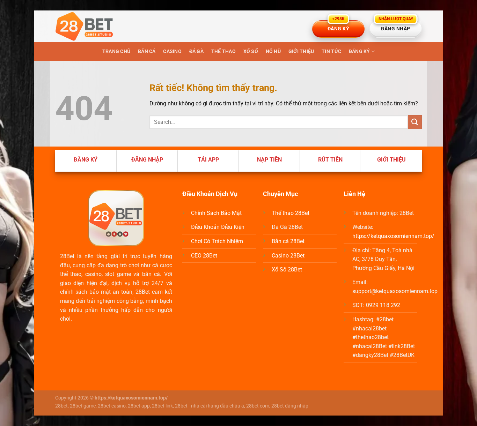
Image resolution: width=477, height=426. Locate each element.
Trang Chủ (116, 51)
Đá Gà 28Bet (287, 227)
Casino (172, 51)
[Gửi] (415, 122)
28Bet (67, 256)
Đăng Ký (359, 51)
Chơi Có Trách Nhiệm (217, 241)
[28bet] (90, 26)
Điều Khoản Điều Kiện (217, 227)
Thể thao (223, 51)
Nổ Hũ (273, 51)
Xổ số (250, 51)
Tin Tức (331, 51)
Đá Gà (196, 51)
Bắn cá (147, 51)
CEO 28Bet (204, 255)
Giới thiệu (301, 51)
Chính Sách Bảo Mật (216, 213)
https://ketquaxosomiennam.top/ (393, 236)
